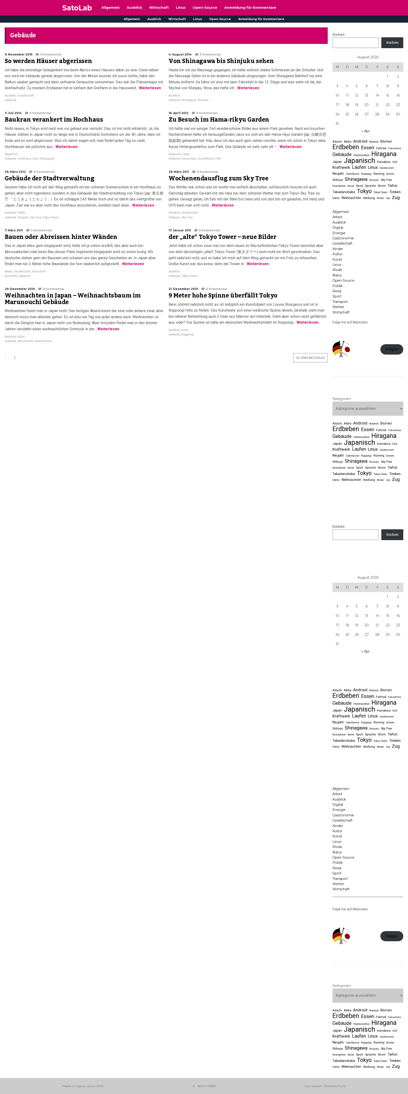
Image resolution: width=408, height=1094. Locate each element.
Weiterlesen (149, 88)
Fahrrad (381, 148)
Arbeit (8, 271)
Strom (382, 185)
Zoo (388, 198)
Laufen (359, 167)
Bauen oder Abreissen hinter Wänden (61, 237)
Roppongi (188, 334)
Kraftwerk (341, 167)
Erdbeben (345, 147)
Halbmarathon (361, 155)
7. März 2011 (14, 230)
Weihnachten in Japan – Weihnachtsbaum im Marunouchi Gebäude (73, 299)
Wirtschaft (177, 19)
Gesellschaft (25, 95)
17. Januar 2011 (180, 230)
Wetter (338, 307)
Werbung (369, 198)
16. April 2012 (178, 113)
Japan (337, 162)
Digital (337, 227)
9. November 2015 (18, 54)
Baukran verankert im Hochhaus (54, 120)
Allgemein (132, 19)
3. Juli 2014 (13, 113)
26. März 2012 (15, 172)
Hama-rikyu (189, 158)
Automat (373, 141)
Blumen (386, 141)
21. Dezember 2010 (183, 289)
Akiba (347, 141)
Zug (396, 197)
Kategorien (341, 399)
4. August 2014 (180, 54)
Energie (338, 233)
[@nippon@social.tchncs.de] (367, 384)
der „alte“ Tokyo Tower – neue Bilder (222, 237)
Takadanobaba (343, 192)
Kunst (185, 330)
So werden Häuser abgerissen (48, 61)
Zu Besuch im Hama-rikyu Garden (219, 120)
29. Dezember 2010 (20, 289)
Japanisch (359, 160)
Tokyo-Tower (51, 217)
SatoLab (77, 8)
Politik (21, 212)
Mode (337, 270)
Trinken (395, 192)
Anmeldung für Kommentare (261, 19)
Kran (35, 158)
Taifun (392, 185)
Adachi (337, 141)
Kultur (21, 336)
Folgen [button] (392, 349)
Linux (197, 19)
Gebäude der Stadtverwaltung (49, 178)
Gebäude (10, 100)
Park (218, 158)
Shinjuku (202, 100)
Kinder (337, 249)
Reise (337, 291)
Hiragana (383, 154)
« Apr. (365, 131)
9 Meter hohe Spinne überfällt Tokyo (223, 295)
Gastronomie (343, 238)
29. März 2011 (179, 172)
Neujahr (338, 173)
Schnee (390, 173)
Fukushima (394, 148)
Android (360, 141)
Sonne (351, 185)
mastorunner (387, 168)
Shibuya (337, 180)
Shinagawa (189, 100)
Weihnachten (43, 341)
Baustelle (11, 276)
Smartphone (339, 185)
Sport (359, 185)
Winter (380, 198)
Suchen (338, 34)
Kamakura (384, 162)
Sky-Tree (35, 217)
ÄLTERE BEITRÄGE (310, 358)
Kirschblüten (206, 158)
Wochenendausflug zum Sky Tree (218, 178)
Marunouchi (25, 341)
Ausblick (154, 19)
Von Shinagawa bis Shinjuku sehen (221, 61)
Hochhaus (24, 158)
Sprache (370, 185)
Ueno (336, 198)
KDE (394, 162)
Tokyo (364, 191)
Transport (340, 302)
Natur (186, 154)
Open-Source (220, 19)
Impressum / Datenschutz (325, 1086)
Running (379, 173)
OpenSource (352, 173)
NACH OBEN (206, 1086)
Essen (367, 147)
